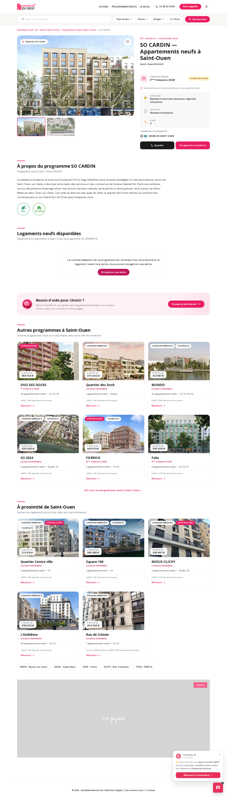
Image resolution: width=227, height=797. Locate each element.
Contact (151, 790)
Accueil (104, 6)
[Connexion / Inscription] (206, 6)
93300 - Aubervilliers (65, 666)
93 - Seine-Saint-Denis (47, 30)
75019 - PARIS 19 (144, 666)
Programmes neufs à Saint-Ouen (79, 30)
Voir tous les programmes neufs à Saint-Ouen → (113, 490)
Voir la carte (113, 718)
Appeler (159, 145)
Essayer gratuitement (184, 304)
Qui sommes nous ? (135, 790)
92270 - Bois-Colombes (116, 666)
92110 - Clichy (90, 666)
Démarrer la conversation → (198, 775)
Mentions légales (114, 790)
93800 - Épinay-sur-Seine (33, 666)
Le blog (145, 6)
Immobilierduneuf (26, 6)
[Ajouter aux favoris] (127, 41)
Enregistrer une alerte (193, 145)
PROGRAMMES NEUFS (124, 6)
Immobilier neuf (25, 30)
